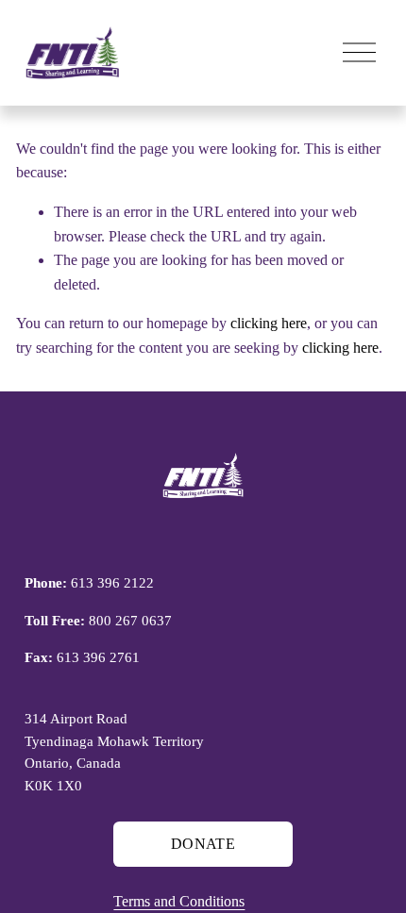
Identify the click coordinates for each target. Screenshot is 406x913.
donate (203, 844)
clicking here (268, 323)
